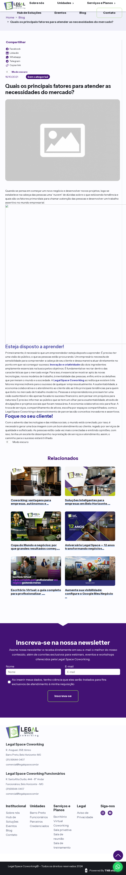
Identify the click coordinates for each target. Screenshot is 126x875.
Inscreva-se (63, 696)
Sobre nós (13, 813)
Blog (82, 13)
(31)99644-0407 (15, 788)
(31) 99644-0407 (15, 759)
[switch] (8, 72)
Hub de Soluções (29, 13)
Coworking (61, 825)
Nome (10, 666)
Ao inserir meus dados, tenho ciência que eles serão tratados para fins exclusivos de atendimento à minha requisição (59, 682)
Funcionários (39, 817)
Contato (11, 835)
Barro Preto (38, 813)
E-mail (69, 666)
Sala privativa (62, 830)
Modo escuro (20, 442)
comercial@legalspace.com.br (22, 764)
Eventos (60, 13)
